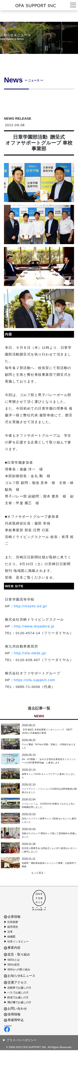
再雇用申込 (16, 1020)
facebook (38, 1029)
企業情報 (14, 917)
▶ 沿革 (8, 931)
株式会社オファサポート (39, 5)
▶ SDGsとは (12, 959)
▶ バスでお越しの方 (16, 992)
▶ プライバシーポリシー (20, 1040)
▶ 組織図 (9, 936)
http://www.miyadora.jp (34, 626)
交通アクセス (17, 982)
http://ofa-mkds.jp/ (30, 653)
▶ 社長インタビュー (16, 941)
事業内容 (14, 948)
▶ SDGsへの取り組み (17, 969)
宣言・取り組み (19, 954)
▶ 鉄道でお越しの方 (16, 997)
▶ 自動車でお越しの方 (17, 987)
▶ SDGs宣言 (12, 964)
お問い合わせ (17, 1008)
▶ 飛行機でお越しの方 (17, 1002)
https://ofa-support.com (34, 680)
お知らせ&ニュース (21, 975)
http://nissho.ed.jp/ (30, 606)
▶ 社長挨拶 (11, 921)
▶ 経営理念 (11, 926)
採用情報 (14, 1014)
